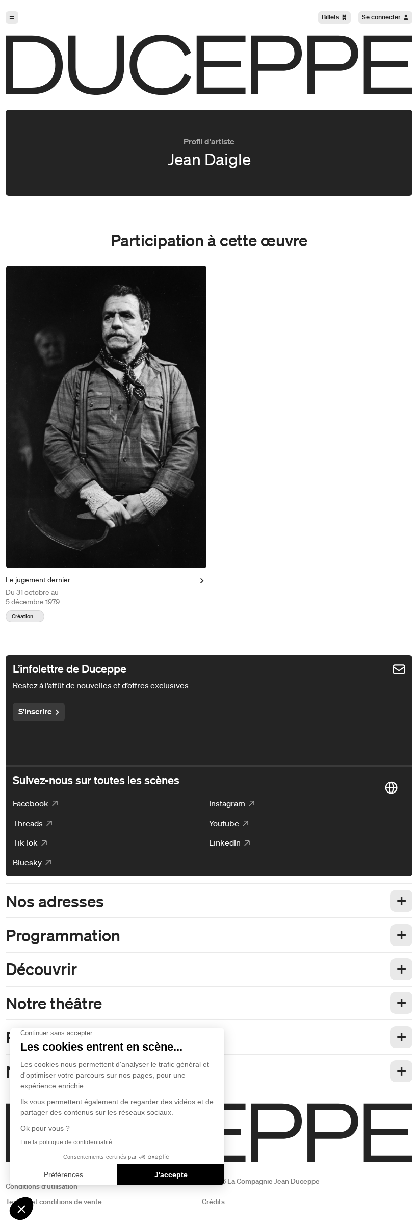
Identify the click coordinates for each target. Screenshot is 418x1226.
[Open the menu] (12, 17)
